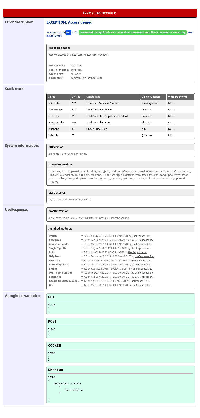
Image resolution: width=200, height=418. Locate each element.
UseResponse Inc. (141, 236)
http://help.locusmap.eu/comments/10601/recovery (78, 54)
